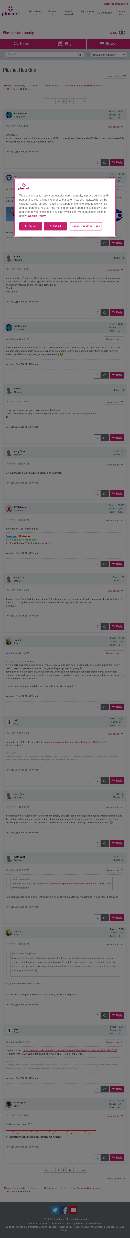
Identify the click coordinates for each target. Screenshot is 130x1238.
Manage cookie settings (85, 226)
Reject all (55, 226)
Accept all (31, 226)
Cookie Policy (37, 215)
